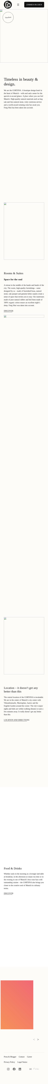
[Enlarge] (29, 984)
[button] (34, 1039)
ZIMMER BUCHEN (34, 5)
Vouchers (8, 17)
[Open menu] (18, 4)
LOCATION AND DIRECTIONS (16, 720)
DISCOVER (8, 311)
